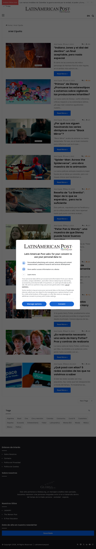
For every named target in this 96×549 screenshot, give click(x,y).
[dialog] (48, 274)
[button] (48, 274)
